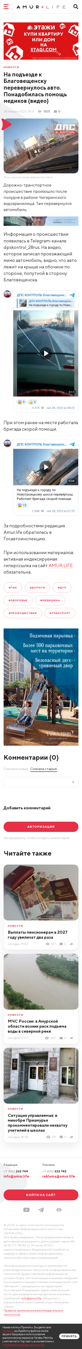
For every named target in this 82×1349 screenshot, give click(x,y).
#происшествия (23, 613)
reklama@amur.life (58, 1176)
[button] (59, 1210)
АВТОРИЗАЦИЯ (41, 826)
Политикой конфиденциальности (23, 1344)
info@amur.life (16, 1176)
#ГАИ (13, 587)
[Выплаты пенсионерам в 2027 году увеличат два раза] (72, 944)
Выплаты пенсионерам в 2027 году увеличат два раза (37, 935)
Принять (69, 1336)
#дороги (37, 587)
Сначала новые (16, 769)
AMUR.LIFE (61, 565)
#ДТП (62, 587)
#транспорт (60, 613)
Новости (11, 67)
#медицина (50, 600)
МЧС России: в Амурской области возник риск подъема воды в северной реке (37, 1026)
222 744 (16, 1171)
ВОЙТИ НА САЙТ (41, 1195)
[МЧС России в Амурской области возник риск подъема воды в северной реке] (72, 1038)
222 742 (54, 1171)
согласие (8, 1330)
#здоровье (18, 600)
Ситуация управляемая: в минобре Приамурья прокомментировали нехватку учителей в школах (37, 1123)
